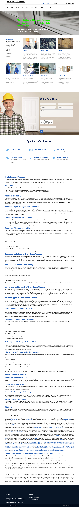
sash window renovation (21, 422)
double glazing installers (36, 443)
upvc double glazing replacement (28, 450)
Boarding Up (60, 50)
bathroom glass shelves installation (41, 442)
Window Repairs (44, 76)
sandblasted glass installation (20, 449)
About (36, 7)
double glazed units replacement (24, 443)
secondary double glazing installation (41, 449)
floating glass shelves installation (37, 444)
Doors (23, 7)
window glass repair (14, 419)
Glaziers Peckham (13, 505)
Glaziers (7, 7)
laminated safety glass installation (11, 447)
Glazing (25, 50)
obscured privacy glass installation (25, 447)
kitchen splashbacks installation (68, 446)
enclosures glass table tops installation (22, 444)
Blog (46, 7)
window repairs (58, 435)
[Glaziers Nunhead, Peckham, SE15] (17, 2)
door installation (44, 450)
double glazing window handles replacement (59, 443)
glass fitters (7, 440)
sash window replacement (31, 422)
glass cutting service (48, 444)
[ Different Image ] (43, 129)
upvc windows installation (53, 450)
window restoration (40, 422)
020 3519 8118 (46, 3)
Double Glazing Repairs (28, 76)
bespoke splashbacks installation (54, 442)
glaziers (69, 436)
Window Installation (15, 7)
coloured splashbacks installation (67, 442)
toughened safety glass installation (56, 427)
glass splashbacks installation (24, 446)
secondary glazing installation (55, 449)
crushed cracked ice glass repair (11, 443)
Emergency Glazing (45, 50)
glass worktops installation (49, 446)
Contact (50, 7)
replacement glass (29, 419)
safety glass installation (9, 449)
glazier (58, 436)
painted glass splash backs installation (17, 431)
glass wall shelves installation (37, 446)
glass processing (60, 444)
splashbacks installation (65, 449)
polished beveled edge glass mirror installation (57, 447)
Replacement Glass (10, 76)
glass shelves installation (69, 444)
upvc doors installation (62, 450)
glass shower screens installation (11, 446)
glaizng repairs (58, 446)
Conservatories (29, 7)
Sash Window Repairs (62, 76)
